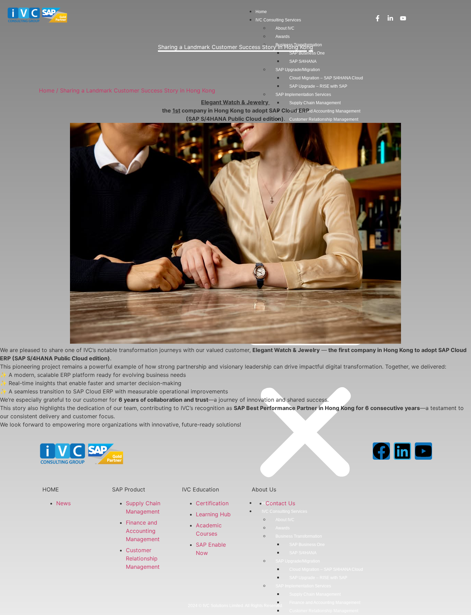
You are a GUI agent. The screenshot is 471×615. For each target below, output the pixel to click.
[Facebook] (381, 451)
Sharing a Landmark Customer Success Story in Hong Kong (137, 90)
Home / (48, 90)
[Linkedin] (402, 451)
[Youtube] (423, 451)
